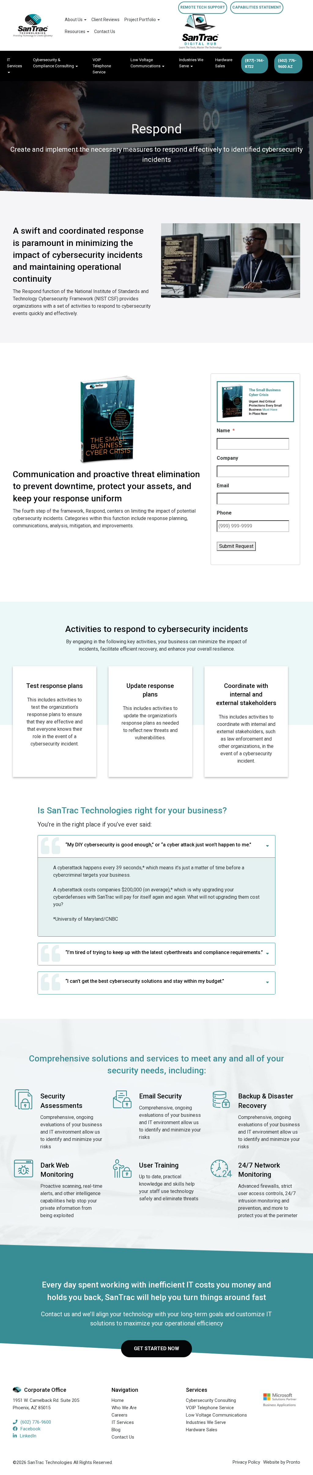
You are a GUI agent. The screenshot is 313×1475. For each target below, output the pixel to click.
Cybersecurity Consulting (211, 1400)
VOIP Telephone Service (102, 66)
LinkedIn (28, 1436)
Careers (119, 1415)
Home (118, 1400)
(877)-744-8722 (254, 63)
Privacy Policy (246, 1462)
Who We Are (124, 1407)
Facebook (30, 1429)
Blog (116, 1429)
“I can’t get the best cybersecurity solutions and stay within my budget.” (144, 981)
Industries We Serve (191, 63)
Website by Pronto (281, 1462)
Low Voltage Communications (146, 63)
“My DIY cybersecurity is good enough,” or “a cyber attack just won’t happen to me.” (158, 845)
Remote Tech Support (202, 7)
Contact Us (104, 31)
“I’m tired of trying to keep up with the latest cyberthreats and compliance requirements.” (164, 952)
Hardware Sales (223, 63)
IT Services (14, 63)
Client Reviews (105, 19)
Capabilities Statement (256, 7)
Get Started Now (156, 1348)
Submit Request (236, 546)
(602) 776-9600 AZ (287, 63)
